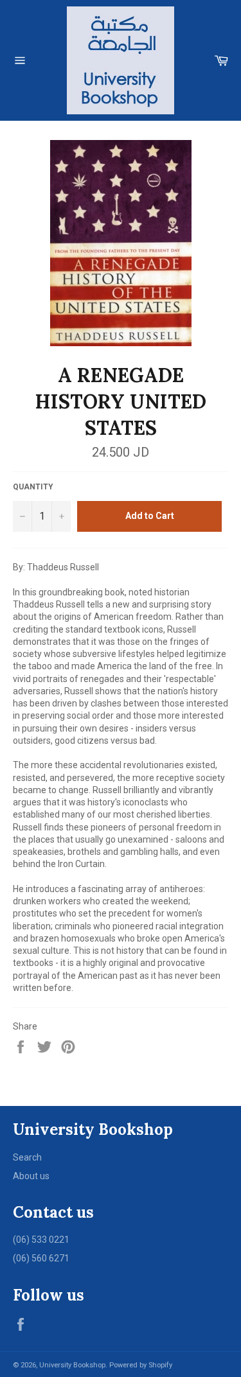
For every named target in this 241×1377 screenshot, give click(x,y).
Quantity (33, 486)
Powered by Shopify (140, 1365)
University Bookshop (72, 1365)
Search (27, 1157)
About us (31, 1176)
